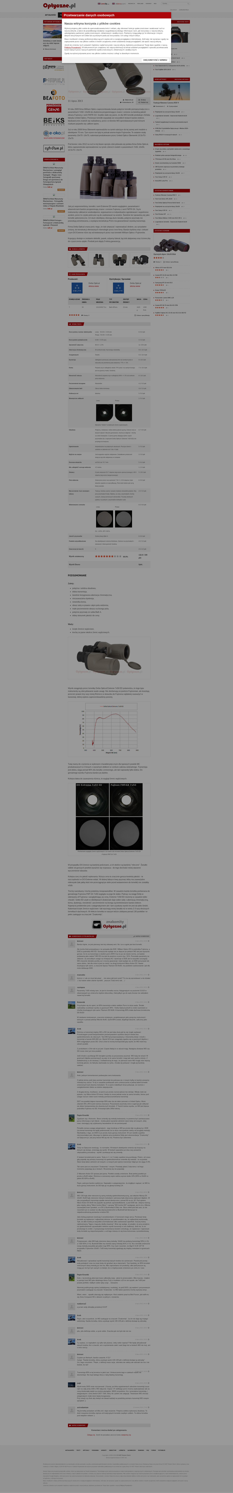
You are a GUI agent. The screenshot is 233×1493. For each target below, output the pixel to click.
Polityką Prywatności (72, 47)
